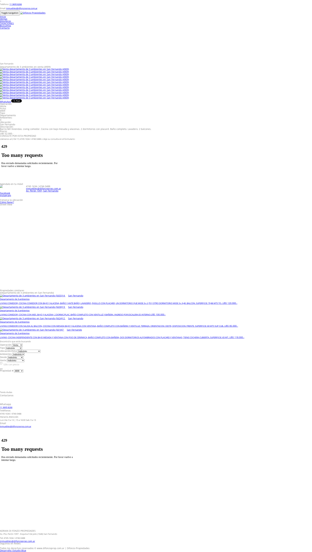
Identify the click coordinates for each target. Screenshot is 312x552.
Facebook (5, 193)
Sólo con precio (11, 364)
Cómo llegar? (7, 202)
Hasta (3, 360)
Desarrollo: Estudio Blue (13, 550)
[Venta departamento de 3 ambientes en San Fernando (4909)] (34, 69)
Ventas (3, 18)
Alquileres (5, 21)
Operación (5, 344)
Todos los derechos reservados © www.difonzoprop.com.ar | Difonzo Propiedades (45, 548)
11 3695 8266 (15, 4)
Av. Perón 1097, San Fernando (42, 190)
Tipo (2, 347)
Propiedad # (6, 370)
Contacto (5, 27)
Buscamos (5, 25)
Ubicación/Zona (8, 350)
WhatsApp (5, 101)
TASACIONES (7, 23)
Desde (3, 357)
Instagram (5, 195)
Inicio (3, 16)
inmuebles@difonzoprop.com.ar (21, 8)
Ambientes (6, 354)
